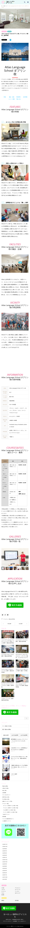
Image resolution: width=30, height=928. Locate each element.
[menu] (28, 2)
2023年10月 (4, 846)
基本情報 (25, 97)
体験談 (2, 900)
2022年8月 (4, 866)
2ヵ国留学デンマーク (6, 821)
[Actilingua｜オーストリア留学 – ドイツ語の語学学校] (22, 623)
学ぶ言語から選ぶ (5, 799)
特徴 (5, 97)
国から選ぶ (4, 790)
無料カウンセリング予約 (7, 801)
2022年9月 (4, 864)
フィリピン (17, 891)
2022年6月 (4, 868)
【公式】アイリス (5, 814)
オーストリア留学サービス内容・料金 (10, 805)
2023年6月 (4, 853)
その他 (2, 887)
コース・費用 (12, 99)
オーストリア (17, 889)
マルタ (2, 893)
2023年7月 (4, 850)
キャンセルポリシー (6, 794)
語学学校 (9, 31)
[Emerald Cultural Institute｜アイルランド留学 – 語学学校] (8, 623)
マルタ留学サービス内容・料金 (9, 810)
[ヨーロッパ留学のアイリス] (8, 2)
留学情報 (4, 816)
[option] (15, 557)
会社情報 (4, 792)
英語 (10, 619)
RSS (15, 916)
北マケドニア (17, 893)
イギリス (3, 889)
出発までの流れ (8, 726)
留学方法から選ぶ (5, 797)
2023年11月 (4, 844)
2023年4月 (4, 855)
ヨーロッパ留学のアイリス (15, 914)
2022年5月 (4, 870)
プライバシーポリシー (7, 921)
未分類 (2, 894)
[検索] (24, 2)
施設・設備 (11, 97)
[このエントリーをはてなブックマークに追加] (10, 40)
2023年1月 (4, 857)
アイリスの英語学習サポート (8, 818)
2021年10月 (4, 877)
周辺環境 (18, 97)
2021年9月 (4, 879)
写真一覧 (18, 99)
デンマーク (3, 891)
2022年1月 (4, 875)
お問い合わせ (8, 919)
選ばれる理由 (8, 729)
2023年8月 (4, 848)
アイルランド (4, 31)
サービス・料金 (5, 803)
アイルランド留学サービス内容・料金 (10, 807)
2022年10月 (4, 861)
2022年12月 (4, 859)
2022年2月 (4, 872)
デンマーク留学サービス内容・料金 (10, 812)
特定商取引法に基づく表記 (17, 919)
